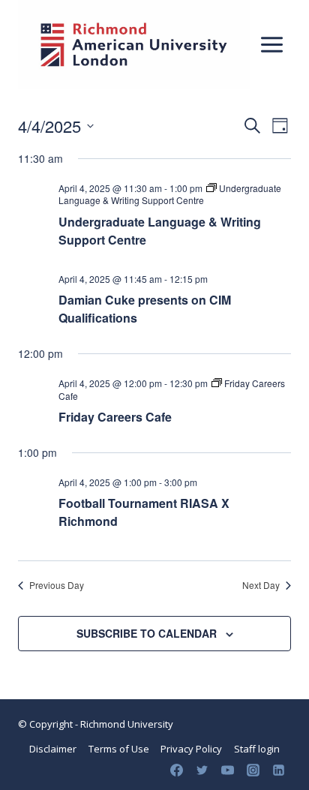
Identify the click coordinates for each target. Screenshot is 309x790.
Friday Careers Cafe (115, 416)
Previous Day (56, 585)
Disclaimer (52, 748)
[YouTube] (227, 769)
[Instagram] (253, 769)
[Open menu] (271, 44)
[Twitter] (201, 769)
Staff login (257, 748)
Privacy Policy (191, 748)
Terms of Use (118, 748)
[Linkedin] (278, 769)
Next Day (261, 585)
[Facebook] (176, 769)
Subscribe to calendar (146, 633)
